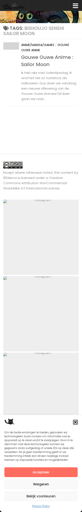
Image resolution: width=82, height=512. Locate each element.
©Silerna (10, 177)
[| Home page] (17, 5)
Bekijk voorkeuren (41, 496)
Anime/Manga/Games (37, 45)
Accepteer (41, 472)
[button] (75, 422)
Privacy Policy (41, 506)
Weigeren (41, 484)
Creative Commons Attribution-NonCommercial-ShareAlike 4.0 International (35, 183)
